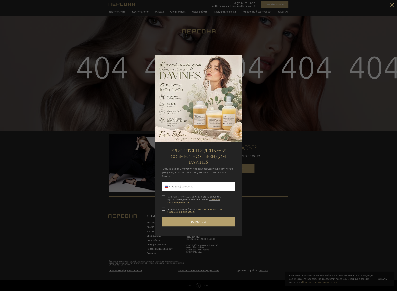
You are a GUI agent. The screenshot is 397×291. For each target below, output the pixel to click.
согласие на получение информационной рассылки (195, 210)
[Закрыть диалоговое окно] (392, 5)
